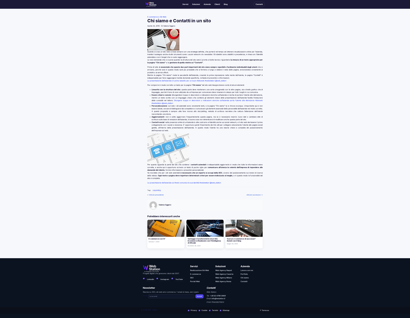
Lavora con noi (247, 270)
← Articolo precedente (155, 195)
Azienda (207, 4)
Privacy (194, 310)
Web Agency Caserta (224, 274)
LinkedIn (150, 279)
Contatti (259, 4)
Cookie (204, 310)
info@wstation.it (218, 298)
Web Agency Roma (223, 281)
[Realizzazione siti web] (150, 4)
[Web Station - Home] (165, 268)
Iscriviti (199, 296)
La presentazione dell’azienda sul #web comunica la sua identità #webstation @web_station (184, 183)
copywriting (157, 190)
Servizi (185, 4)
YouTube (179, 279)
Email (145, 296)
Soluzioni (196, 4)
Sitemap (226, 310)
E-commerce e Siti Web (156, 17)
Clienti (217, 4)
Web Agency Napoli (223, 270)
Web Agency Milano (223, 278)
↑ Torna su (264, 310)
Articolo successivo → (255, 195)
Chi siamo (245, 278)
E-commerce (195, 274)
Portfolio (244, 274)
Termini (215, 310)
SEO (192, 278)
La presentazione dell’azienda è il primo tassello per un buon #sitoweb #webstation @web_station (186, 81)
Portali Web (195, 281)
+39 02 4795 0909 (218, 296)
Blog (226, 4)
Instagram (164, 279)
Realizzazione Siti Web (199, 270)
